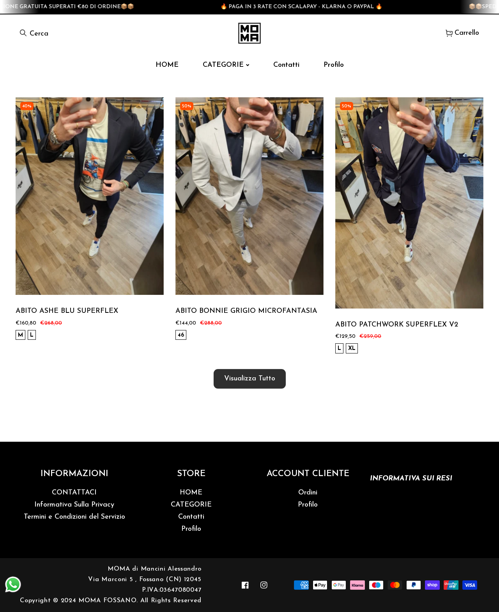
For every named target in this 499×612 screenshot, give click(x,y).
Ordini (307, 492)
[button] (462, 33)
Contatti (191, 517)
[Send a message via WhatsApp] (13, 584)
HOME (191, 492)
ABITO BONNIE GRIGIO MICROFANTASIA (246, 311)
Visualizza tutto (249, 378)
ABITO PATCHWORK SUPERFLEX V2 (396, 324)
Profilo (191, 529)
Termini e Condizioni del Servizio (74, 517)
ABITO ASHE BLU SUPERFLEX (67, 311)
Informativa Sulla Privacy (74, 505)
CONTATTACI (74, 492)
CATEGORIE (191, 505)
